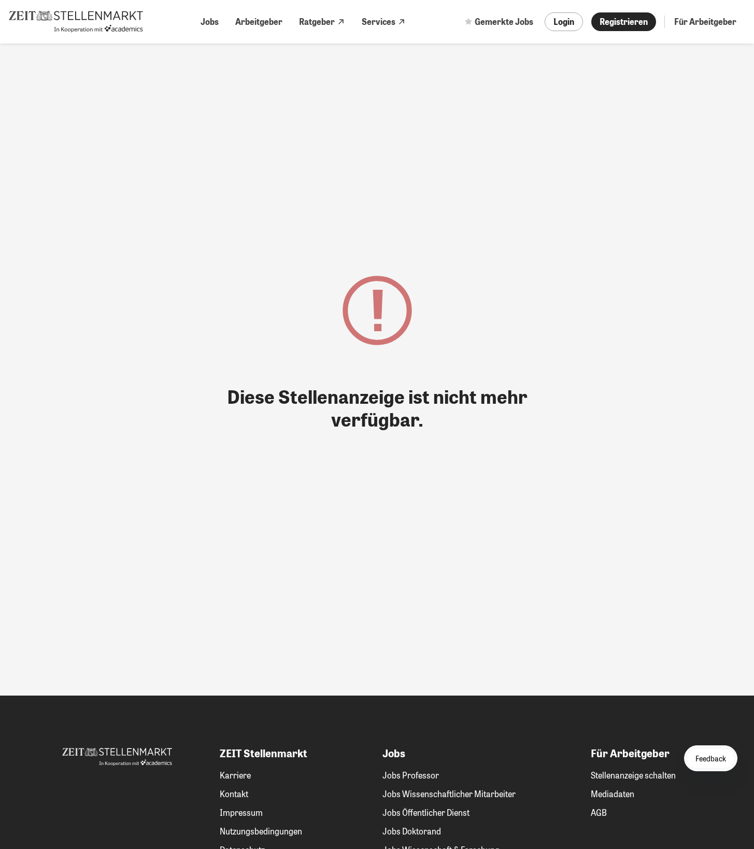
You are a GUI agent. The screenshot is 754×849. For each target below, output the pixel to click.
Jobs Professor (410, 775)
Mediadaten (612, 793)
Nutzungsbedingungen (261, 831)
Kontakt (234, 793)
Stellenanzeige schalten (633, 775)
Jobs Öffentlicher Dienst (426, 812)
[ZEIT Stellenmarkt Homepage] (76, 21)
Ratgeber (317, 21)
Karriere (235, 775)
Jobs (210, 21)
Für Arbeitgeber (705, 21)
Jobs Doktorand (411, 831)
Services (378, 21)
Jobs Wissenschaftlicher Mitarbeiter (449, 793)
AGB (599, 812)
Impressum (241, 812)
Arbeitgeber (258, 21)
